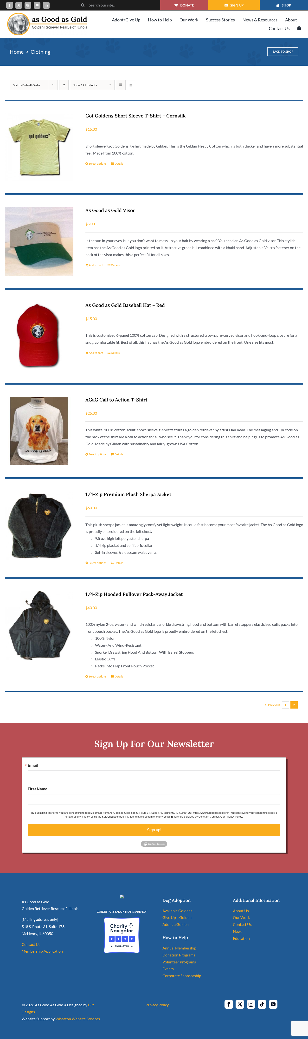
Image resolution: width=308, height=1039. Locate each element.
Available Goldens (177, 910)
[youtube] (37, 5)
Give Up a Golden (177, 917)
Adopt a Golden (175, 924)
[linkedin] (46, 5)
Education (241, 938)
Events (168, 968)
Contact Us (31, 944)
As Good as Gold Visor (110, 210)
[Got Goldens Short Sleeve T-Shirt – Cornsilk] (39, 147)
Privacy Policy (157, 1004)
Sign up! (154, 830)
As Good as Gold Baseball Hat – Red (125, 305)
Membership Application (42, 951)
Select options (97, 163)
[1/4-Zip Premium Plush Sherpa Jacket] (39, 525)
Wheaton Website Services (77, 1018)
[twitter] (18, 5)
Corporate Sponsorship (181, 975)
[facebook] (9, 5)
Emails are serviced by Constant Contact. (195, 816)
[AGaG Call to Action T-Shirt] (39, 431)
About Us (241, 910)
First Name (37, 789)
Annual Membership (179, 948)
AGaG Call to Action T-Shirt (116, 400)
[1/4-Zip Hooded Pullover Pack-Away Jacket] (39, 625)
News (237, 931)
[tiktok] (262, 1004)
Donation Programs (178, 955)
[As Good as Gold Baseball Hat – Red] (39, 336)
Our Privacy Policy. (231, 816)
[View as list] (130, 85)
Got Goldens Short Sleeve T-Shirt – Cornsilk (135, 116)
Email (33, 765)
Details (119, 163)
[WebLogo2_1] (47, 14)
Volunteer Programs (179, 962)
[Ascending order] (64, 85)
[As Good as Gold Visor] (39, 241)
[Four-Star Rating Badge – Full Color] (122, 919)
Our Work (241, 917)
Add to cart (96, 265)
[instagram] (28, 5)
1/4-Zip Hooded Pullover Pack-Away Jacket (134, 594)
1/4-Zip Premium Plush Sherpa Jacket (128, 494)
